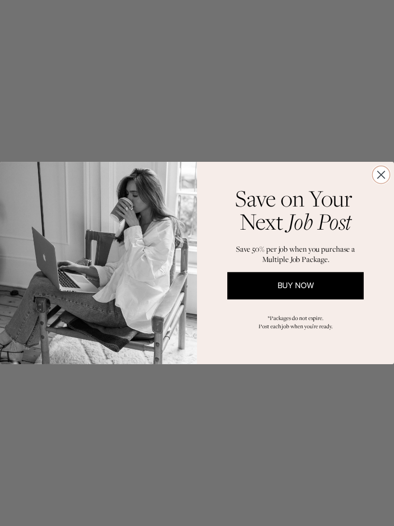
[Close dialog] (381, 174)
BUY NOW (296, 286)
